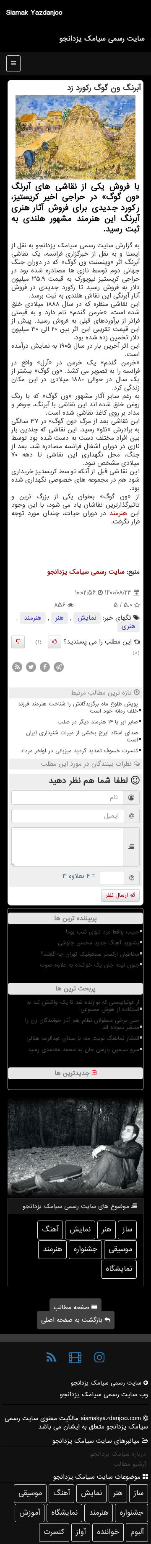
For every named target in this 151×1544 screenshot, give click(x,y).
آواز (81, 1532)
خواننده (108, 1532)
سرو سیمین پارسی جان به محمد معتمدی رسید (83, 1050)
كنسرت (54, 1532)
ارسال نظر (118, 895)
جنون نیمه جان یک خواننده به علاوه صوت (89, 965)
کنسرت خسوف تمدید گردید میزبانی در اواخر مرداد (79, 751)
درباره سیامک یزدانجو (118, 1454)
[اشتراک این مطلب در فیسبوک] (45, 667)
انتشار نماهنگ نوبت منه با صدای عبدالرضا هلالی (82, 1038)
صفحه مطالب (72, 1308)
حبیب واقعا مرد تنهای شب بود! (102, 932)
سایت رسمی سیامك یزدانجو (102, 38)
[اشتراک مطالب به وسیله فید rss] (17, 667)
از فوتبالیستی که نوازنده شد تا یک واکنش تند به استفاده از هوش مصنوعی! (82, 1005)
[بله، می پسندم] (54, 642)
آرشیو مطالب (129, 1464)
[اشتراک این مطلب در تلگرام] (59, 667)
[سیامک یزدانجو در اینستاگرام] (99, 1358)
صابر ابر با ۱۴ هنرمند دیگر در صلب (97, 722)
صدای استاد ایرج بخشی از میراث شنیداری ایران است (82, 736)
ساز (127, 1229)
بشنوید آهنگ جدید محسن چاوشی (98, 943)
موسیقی (120, 1249)
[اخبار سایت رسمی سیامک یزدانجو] (51, 1358)
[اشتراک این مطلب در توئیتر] (31, 667)
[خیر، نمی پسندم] (18, 642)
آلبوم (136, 1532)
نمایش (87, 618)
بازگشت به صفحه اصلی (72, 1320)
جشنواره (85, 1249)
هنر (59, 618)
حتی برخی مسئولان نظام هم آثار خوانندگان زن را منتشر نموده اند (82, 1023)
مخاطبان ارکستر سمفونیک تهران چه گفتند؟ (90, 954)
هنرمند (118, 513)
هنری (128, 626)
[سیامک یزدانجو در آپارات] (75, 1358)
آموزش (29, 1512)
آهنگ (50, 1229)
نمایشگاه (119, 1269)
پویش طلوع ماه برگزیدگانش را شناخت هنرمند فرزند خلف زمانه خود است (78, 707)
